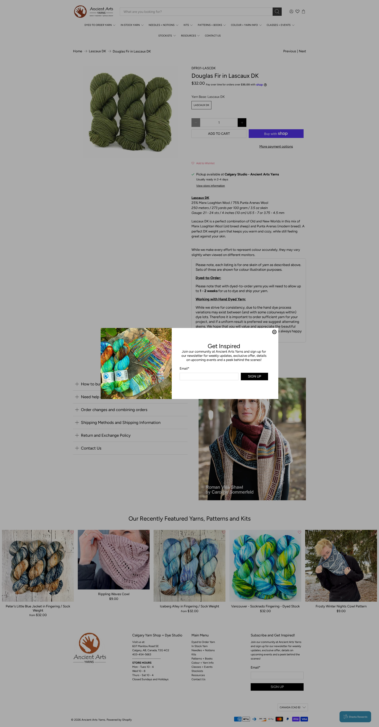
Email (184, 368)
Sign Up (254, 376)
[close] (274, 332)
